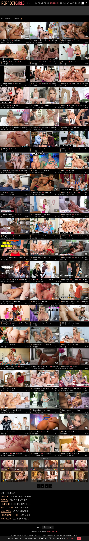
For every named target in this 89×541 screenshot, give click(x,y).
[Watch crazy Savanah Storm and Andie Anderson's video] (44, 248)
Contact (75, 535)
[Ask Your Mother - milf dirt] (15, 422)
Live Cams (70, 3)
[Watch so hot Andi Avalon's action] (44, 139)
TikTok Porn (77, 3)
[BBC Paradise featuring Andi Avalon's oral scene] (15, 335)
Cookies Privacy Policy (17, 535)
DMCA (25, 535)
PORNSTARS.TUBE (10, 515)
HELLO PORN (7, 507)
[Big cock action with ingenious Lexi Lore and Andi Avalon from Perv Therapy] (44, 269)
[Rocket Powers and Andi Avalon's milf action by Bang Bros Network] (74, 291)
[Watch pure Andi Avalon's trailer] (74, 400)
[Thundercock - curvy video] (44, 335)
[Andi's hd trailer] (15, 139)
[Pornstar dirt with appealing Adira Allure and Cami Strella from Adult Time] (74, 139)
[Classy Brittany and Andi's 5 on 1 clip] (44, 226)
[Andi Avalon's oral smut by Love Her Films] (74, 422)
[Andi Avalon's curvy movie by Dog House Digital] (74, 313)
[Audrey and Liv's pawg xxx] (15, 95)
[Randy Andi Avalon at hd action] (44, 161)
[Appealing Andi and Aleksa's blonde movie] (74, 443)
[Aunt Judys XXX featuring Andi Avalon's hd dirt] (44, 204)
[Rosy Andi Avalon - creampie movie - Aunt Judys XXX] (15, 291)
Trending (46, 3)
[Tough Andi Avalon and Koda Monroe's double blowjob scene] (15, 161)
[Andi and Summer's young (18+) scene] (44, 30)
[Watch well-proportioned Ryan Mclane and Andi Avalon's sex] (74, 204)
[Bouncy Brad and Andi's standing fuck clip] (74, 356)
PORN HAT (6, 496)
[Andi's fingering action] (44, 291)
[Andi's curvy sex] (44, 422)
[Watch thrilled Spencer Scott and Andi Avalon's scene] (74, 182)
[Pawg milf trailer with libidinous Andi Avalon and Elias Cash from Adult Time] (74, 95)
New (36, 3)
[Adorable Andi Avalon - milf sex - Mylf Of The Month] (15, 182)
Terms (30, 535)
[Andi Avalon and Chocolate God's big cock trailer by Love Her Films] (44, 443)
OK (79, 538)
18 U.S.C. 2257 (37, 535)
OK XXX (4, 500)
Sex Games (63, 3)
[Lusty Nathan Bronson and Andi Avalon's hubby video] (15, 400)
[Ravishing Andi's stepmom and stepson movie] (74, 335)
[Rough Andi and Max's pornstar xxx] (74, 248)
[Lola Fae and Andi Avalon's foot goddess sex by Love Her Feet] (74, 378)
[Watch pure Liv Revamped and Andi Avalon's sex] (74, 226)
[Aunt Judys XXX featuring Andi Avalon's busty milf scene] (74, 117)
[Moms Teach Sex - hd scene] (44, 313)
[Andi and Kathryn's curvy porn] (44, 117)
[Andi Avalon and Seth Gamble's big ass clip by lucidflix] (15, 356)
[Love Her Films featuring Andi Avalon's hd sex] (44, 95)
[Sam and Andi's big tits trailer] (15, 74)
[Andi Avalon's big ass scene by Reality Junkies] (15, 30)
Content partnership (47, 535)
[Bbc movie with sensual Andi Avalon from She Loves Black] (44, 400)
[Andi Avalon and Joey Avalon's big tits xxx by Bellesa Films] (44, 356)
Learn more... (70, 538)
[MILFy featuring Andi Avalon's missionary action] (74, 161)
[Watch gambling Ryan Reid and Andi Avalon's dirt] (74, 269)
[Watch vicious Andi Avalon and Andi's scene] (15, 443)
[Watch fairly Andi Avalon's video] (15, 378)
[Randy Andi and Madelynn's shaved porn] (44, 182)
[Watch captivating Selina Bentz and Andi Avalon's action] (15, 52)
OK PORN (5, 504)
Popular (40, 3)
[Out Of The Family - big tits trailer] (74, 74)
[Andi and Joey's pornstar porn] (15, 269)
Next (50, 486)
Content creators (59, 535)
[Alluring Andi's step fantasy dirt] (74, 52)
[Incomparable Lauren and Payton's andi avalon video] (15, 313)
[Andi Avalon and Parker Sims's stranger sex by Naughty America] (15, 226)
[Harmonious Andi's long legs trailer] (74, 30)
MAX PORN (6, 511)
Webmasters (68, 535)
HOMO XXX (6, 518)
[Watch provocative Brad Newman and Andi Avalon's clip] (15, 204)
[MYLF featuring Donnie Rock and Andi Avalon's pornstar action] (15, 248)
